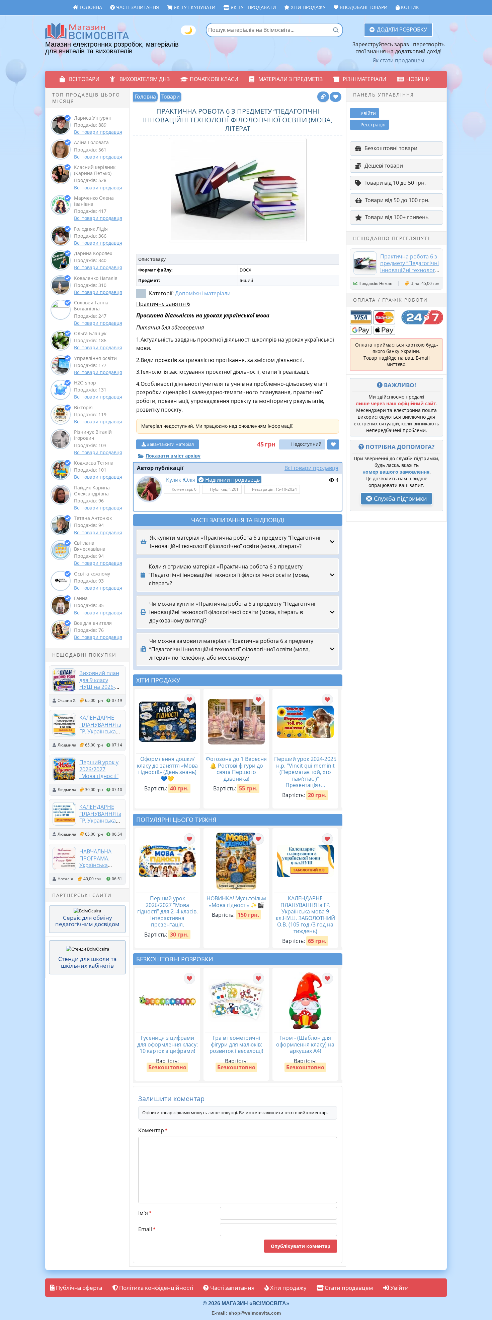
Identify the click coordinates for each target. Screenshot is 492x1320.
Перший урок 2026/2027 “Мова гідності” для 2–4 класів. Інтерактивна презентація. (167, 911)
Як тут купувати (194, 7)
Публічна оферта (78, 1288)
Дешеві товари (383, 165)
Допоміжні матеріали (203, 293)
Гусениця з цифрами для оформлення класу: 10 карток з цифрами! (167, 1044)
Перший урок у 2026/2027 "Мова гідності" (98, 769)
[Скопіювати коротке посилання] (323, 97)
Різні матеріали (364, 79)
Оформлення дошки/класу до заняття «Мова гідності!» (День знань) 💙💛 (167, 768)
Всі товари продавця (98, 132)
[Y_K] (149, 489)
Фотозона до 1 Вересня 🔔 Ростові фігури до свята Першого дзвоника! (236, 768)
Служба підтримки (399, 498)
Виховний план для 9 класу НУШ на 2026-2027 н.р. (99, 683)
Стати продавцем (348, 1288)
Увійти (399, 1288)
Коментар (152, 1130)
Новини (418, 79)
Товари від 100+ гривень (396, 217)
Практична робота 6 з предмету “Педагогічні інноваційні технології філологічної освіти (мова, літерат (409, 270)
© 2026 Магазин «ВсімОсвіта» (246, 1303)
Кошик (409, 7)
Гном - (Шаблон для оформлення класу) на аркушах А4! (305, 1044)
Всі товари (84, 79)
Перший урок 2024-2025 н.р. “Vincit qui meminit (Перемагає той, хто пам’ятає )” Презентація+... (305, 772)
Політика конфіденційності (155, 1288)
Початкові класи (214, 79)
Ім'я (144, 1212)
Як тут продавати (252, 7)
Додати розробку (402, 29)
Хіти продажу (308, 7)
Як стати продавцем (398, 60)
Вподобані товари (363, 7)
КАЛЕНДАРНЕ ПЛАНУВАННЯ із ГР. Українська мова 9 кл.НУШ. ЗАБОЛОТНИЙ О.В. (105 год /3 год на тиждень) (305, 915)
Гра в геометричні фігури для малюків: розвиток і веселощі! (236, 1044)
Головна (90, 7)
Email (146, 1229)
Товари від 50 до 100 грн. (397, 200)
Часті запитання (137, 7)
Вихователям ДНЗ (144, 79)
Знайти (336, 30)
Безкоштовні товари (390, 148)
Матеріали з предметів (290, 79)
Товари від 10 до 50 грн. (395, 182)
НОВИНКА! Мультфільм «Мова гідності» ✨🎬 (236, 902)
